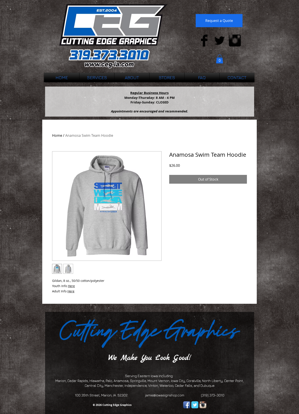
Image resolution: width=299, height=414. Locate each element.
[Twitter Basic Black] (219, 40)
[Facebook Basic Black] (204, 40)
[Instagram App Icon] (202, 404)
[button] (219, 59)
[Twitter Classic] (194, 404)
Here (71, 286)
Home (57, 135)
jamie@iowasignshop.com (164, 395)
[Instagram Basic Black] (235, 40)
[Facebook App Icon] (186, 404)
